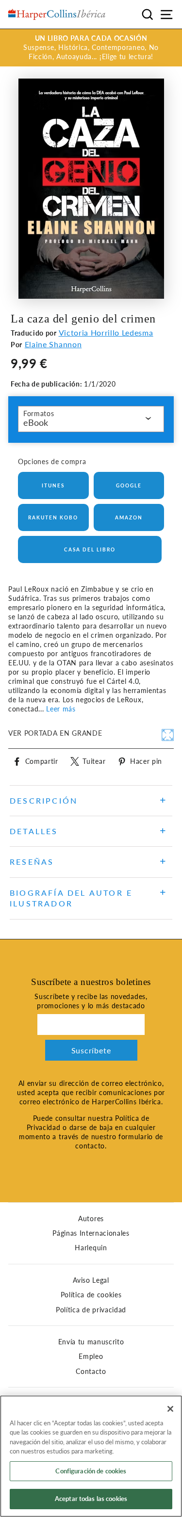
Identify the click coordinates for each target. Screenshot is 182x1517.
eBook (35, 422)
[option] (91, 48)
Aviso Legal (91, 1280)
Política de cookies (91, 1295)
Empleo (91, 1356)
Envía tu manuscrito (91, 1342)
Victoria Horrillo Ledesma (106, 332)
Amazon (129, 517)
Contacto (91, 1371)
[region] (91, 1456)
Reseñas (32, 861)
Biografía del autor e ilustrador (71, 898)
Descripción (44, 800)
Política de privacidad (91, 1310)
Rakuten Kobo (53, 517)
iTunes (53, 485)
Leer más (60, 709)
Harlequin (91, 1248)
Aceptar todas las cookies (91, 1498)
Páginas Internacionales (91, 1233)
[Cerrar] (170, 1409)
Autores (91, 1219)
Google (129, 485)
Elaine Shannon (53, 344)
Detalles (34, 831)
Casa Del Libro (90, 549)
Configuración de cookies (90, 1471)
